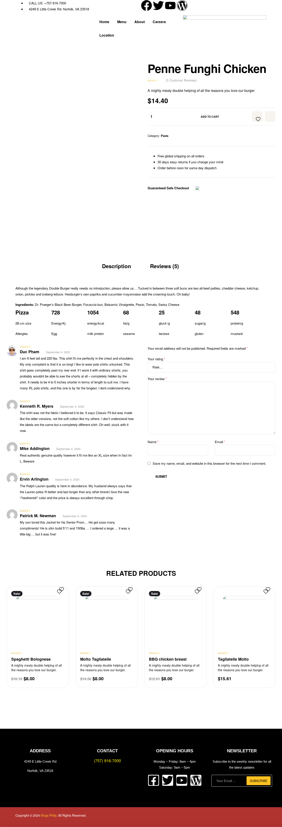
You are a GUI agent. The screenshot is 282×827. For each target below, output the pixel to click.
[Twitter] (158, 5)
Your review (157, 378)
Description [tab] (116, 266)
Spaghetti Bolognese (31, 659)
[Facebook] (146, 5)
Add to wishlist (270, 116)
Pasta (164, 136)
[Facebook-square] (153, 780)
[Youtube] (170, 5)
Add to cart (210, 117)
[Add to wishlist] (64, 592)
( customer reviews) (181, 80)
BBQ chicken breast (168, 659)
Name (153, 441)
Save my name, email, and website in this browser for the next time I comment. (209, 463)
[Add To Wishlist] (257, 116)
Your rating (156, 359)
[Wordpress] (182, 5)
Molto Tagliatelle (95, 659)
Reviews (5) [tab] (164, 266)
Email (220, 441)
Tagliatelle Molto (233, 659)
